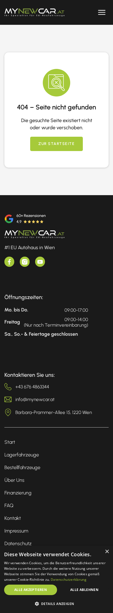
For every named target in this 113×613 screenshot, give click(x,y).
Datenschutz (18, 544)
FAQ (8, 505)
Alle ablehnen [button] (84, 589)
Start (9, 442)
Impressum (16, 531)
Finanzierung (18, 493)
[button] (102, 12)
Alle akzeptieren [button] (30, 589)
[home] (34, 12)
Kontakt (12, 518)
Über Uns (14, 480)
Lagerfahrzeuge (21, 455)
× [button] (107, 552)
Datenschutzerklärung (68, 579)
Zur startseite (56, 143)
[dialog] (56, 579)
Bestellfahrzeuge (22, 467)
